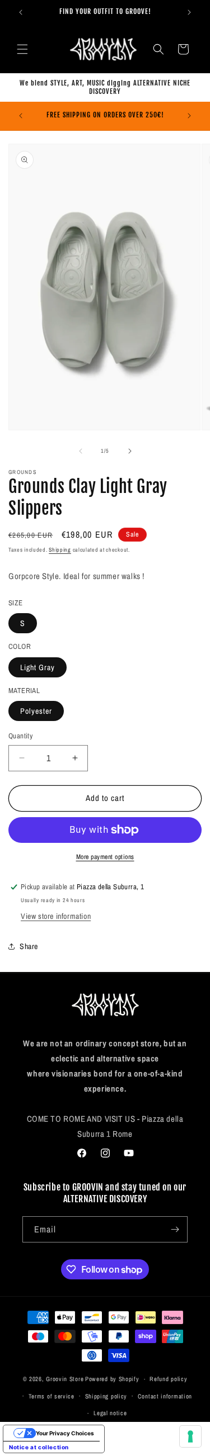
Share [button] (29, 946)
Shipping (60, 549)
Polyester (36, 711)
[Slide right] (130, 451)
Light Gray (37, 667)
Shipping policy (106, 1396)
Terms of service (51, 1396)
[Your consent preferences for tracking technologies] (190, 1436)
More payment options (105, 856)
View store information (56, 916)
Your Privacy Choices (65, 1433)
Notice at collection (39, 1447)
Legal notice (110, 1413)
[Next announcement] (189, 12)
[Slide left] (80, 451)
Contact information (165, 1396)
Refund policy (168, 1379)
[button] (22, 49)
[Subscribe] (174, 1229)
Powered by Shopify (112, 1379)
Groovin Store (64, 1379)
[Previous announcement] (20, 12)
